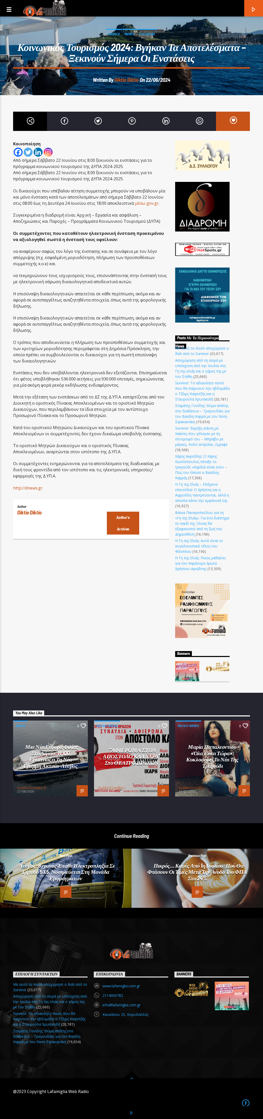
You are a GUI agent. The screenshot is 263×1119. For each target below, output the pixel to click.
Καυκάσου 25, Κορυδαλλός (125, 1014)
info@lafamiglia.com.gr (121, 1004)
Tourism (147, 34)
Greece (114, 34)
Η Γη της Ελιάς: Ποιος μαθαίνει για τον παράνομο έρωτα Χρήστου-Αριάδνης (200, 563)
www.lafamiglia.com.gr (121, 985)
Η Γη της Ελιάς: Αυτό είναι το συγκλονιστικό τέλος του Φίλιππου (199, 546)
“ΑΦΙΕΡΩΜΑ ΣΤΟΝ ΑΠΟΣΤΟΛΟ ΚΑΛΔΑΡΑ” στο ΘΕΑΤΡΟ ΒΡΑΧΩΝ (131, 756)
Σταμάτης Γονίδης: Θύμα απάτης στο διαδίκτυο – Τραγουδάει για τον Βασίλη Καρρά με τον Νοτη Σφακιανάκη (46, 1036)
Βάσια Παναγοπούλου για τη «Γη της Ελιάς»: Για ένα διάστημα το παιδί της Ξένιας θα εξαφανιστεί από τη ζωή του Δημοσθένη (202, 523)
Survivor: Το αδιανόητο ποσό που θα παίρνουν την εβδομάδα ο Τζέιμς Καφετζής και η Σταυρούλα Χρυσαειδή (49, 1019)
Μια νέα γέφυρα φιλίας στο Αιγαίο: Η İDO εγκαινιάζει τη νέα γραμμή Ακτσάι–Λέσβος (50, 756)
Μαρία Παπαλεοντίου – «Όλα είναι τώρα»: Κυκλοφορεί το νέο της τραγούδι (212, 756)
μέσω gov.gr (147, 203)
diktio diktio (126, 79)
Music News (107, 725)
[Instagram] (48, 152)
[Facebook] (18, 152)
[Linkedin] (38, 152)
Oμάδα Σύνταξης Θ (31, 787)
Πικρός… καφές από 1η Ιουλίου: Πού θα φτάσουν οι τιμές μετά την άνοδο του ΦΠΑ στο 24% (197, 871)
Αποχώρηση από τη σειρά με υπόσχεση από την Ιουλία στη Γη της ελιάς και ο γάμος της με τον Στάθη (50, 1001)
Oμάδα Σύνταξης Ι (111, 787)
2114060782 (112, 995)
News (129, 34)
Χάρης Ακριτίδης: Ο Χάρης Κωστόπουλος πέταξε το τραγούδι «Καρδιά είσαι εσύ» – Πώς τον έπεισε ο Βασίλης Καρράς (201, 467)
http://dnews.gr (28, 488)
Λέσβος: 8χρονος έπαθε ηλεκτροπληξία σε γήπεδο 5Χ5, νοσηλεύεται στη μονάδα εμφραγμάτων (67, 871)
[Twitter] (28, 152)
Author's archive (122, 523)
